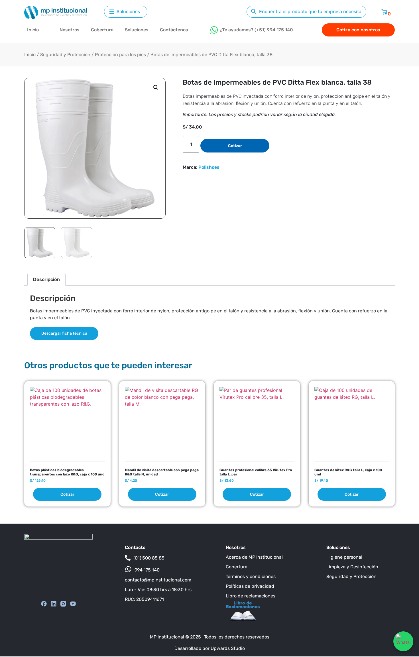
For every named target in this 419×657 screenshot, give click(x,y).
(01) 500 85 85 (148, 558)
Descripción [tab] (46, 279)
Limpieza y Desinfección (352, 566)
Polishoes (208, 167)
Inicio (33, 29)
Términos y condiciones (251, 576)
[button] (156, 87)
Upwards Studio (228, 648)
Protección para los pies (120, 54)
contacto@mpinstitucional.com (158, 580)
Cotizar (235, 145)
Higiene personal (344, 557)
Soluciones (137, 29)
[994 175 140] (128, 569)
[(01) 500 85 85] (128, 558)
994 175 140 (147, 570)
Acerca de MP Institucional (254, 557)
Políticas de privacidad (250, 586)
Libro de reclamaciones (250, 596)
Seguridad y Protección (65, 54)
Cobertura (102, 29)
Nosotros (70, 29)
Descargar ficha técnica (64, 333)
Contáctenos (174, 29)
